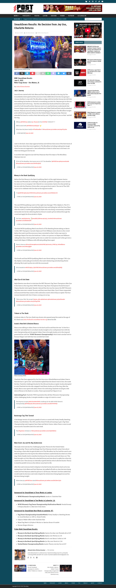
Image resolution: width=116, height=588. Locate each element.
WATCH (36, 15)
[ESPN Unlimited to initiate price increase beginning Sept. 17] (80, 104)
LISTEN (45, 15)
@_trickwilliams (60, 244)
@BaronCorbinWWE (40, 244)
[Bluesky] (86, 1)
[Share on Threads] (69, 73)
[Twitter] (89, 1)
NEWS (16, 15)
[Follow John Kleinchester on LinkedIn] (36, 557)
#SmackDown (47, 129)
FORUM (62, 15)
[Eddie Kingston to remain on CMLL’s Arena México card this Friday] (80, 115)
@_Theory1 (35, 122)
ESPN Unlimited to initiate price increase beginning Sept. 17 (94, 103)
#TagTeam (21, 431)
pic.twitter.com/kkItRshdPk (23, 220)
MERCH (66, 583)
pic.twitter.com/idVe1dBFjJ (54, 267)
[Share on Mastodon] (53, 73)
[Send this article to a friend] (37, 73)
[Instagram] (92, 1)
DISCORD (54, 15)
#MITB (27, 267)
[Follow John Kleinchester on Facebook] (28, 557)
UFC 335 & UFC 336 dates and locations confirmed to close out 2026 (94, 82)
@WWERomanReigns (32, 125)
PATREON (71, 15)
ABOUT (92, 583)
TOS (79, 583)
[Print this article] (43, 73)
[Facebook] (95, 1)
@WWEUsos (24, 122)
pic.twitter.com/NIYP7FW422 (49, 403)
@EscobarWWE (28, 193)
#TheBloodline (37, 129)
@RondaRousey (52, 299)
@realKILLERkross (37, 218)
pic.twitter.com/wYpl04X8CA (48, 431)
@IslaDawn (44, 299)
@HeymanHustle (64, 161)
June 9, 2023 (20, 33)
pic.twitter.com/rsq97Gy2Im (59, 129)
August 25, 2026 (92, 54)
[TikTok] (99, 1)
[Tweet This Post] (22, 73)
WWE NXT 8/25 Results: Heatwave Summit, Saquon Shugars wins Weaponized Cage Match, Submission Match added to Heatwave (94, 49)
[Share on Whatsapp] (48, 73)
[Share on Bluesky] (63, 73)
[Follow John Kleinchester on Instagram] (30, 557)
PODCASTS (26, 15)
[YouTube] (102, 1)
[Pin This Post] (32, 73)
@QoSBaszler (61, 299)
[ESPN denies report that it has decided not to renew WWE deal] (80, 72)
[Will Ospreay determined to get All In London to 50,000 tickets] (80, 62)
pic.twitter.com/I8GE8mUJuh (53, 480)
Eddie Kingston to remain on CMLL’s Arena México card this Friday (93, 114)
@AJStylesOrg (26, 218)
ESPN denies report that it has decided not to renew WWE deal (94, 71)
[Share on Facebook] (16, 73)
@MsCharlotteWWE (34, 401)
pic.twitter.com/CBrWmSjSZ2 (32, 163)
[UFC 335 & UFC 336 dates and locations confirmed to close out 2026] (80, 83)
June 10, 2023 (29, 133)
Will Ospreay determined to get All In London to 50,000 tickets (94, 61)
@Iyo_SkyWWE (34, 267)
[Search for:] (93, 19)
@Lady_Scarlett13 (48, 218)
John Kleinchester (30, 33)
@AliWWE (21, 193)
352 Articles (50, 550)
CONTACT (100, 583)
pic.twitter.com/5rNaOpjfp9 (24, 246)
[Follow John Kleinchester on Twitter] (33, 557)
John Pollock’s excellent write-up (35, 319)
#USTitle (44, 122)
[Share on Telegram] (58, 73)
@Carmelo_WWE (51, 244)
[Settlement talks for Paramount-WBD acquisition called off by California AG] (80, 125)
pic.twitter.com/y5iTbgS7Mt (32, 301)
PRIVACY (85, 583)
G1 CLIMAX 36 (82, 15)
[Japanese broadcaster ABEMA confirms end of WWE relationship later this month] (80, 93)
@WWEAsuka (29, 403)
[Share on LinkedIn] (27, 73)
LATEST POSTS (79, 42)
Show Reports (44, 33)
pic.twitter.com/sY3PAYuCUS (50, 193)
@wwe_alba (37, 299)
